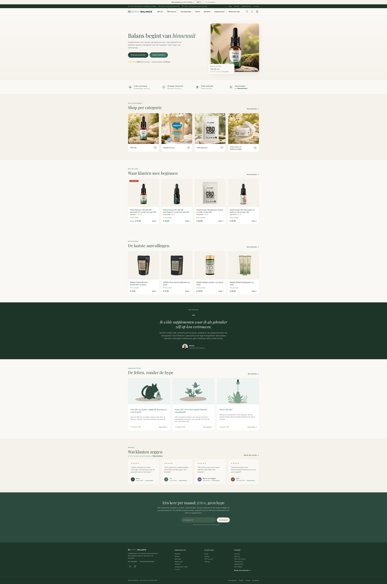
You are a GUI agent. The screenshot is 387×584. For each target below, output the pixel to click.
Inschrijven (213, 305)
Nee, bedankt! (213, 315)
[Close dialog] (230, 265)
